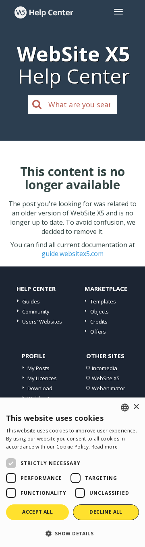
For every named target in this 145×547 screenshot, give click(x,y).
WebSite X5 (106, 378)
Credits (99, 321)
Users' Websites (42, 321)
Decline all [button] (105, 511)
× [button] (136, 407)
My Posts (38, 368)
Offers (98, 331)
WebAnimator (108, 388)
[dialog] (72, 472)
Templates (103, 301)
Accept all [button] (37, 511)
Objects (99, 311)
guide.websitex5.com (72, 253)
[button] (72, 533)
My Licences (42, 378)
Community (36, 311)
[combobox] (125, 408)
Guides (31, 301)
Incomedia (104, 368)
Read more (104, 446)
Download (39, 388)
